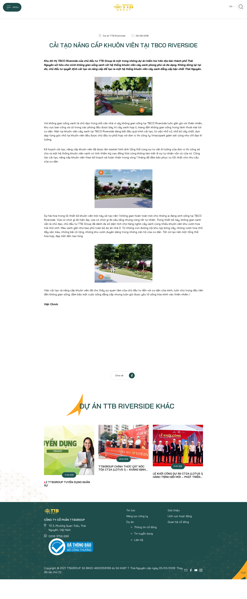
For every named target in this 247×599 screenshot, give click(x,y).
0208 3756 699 (59, 536)
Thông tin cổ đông (145, 527)
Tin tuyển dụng (143, 533)
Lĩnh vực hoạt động (180, 516)
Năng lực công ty (137, 516)
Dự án (130, 522)
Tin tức (130, 510)
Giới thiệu (174, 510)
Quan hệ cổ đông (178, 522)
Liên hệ (138, 540)
